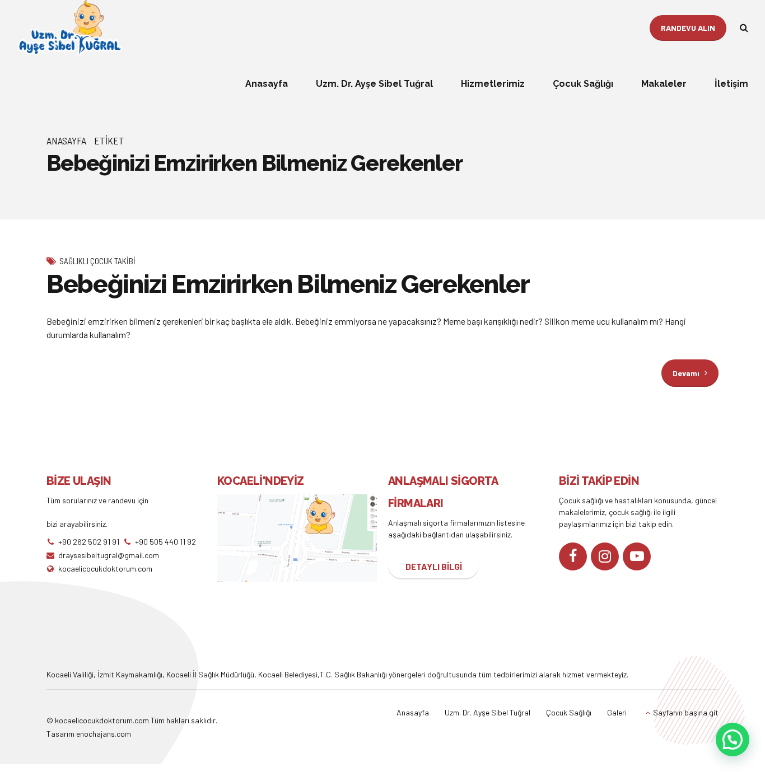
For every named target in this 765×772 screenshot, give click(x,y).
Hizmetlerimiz (493, 83)
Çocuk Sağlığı (583, 83)
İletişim (731, 83)
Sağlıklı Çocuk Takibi (97, 261)
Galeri (617, 712)
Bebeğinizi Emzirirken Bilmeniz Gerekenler (288, 284)
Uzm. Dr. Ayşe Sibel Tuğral (374, 83)
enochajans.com (103, 733)
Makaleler (664, 83)
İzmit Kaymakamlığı (129, 674)
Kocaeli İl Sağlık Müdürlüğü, (212, 674)
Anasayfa (266, 83)
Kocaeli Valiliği (70, 674)
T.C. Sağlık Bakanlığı (353, 674)
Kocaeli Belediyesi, (289, 674)
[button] (732, 739)
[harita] (297, 538)
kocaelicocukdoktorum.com (101, 720)
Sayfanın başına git (686, 712)
